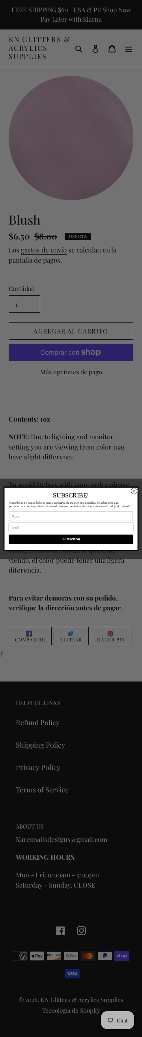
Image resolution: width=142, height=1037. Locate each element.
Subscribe (71, 538)
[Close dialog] (134, 491)
